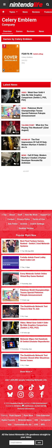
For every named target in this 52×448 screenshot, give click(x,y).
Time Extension (43, 415)
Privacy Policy (23, 219)
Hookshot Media (16, 403)
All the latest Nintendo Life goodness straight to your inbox (26, 435)
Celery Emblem (19, 20)
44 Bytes (17, 406)
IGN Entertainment (39, 403)
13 (17, 117)
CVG (36, 424)
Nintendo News (25, 420)
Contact (10, 219)
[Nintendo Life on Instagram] (20, 395)
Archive (23, 224)
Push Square (15, 415)
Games (19, 31)
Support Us (45, 215)
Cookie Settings (37, 224)
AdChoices (29, 406)
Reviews (30, 31)
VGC (10, 424)
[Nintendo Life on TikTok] (31, 387)
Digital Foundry (8, 420)
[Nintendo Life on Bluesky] (10, 395)
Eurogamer (46, 420)
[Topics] (4, 4)
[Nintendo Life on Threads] (31, 395)
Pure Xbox (28, 415)
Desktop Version (26, 228)
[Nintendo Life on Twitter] (42, 387)
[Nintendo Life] (26, 4)
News (41, 31)
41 (17, 148)
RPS (43, 424)
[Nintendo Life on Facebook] (42, 395)
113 (17, 132)
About (12, 215)
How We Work (31, 215)
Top (5, 215)
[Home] (3, 12)
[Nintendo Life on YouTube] (20, 387)
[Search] (47, 4)
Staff (20, 215)
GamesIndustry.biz (22, 424)
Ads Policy (13, 224)
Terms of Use (39, 219)
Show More (25, 371)
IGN (36, 420)
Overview (7, 31)
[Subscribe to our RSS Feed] (10, 387)
